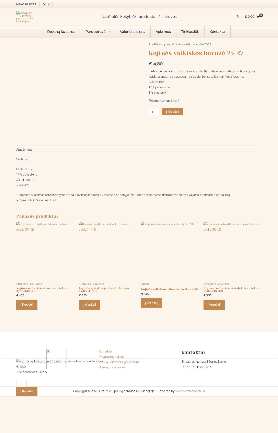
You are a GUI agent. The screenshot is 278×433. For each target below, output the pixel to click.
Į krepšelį (172, 112)
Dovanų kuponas (61, 32)
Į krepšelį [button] (26, 304)
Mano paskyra (26, 4)
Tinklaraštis (190, 32)
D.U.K (46, 4)
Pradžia (154, 44)
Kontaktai (217, 32)
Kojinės (165, 44)
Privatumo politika (112, 357)
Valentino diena (132, 32)
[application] (108, 32)
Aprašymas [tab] (24, 149)
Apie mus (163, 32)
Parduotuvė (95, 32)
